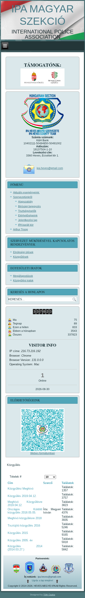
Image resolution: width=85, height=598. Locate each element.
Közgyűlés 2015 (18, 533)
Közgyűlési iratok (23, 280)
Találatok (68, 483)
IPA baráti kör (26, 224)
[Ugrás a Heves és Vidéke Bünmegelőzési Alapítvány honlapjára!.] (69, 574)
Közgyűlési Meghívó (20, 488)
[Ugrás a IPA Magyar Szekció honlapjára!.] (56, 574)
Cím (10, 483)
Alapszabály (25, 201)
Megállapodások (23, 275)
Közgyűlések (20, 256)
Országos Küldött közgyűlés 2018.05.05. (25, 511)
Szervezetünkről (22, 197)
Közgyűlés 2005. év (20, 540)
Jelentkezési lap (27, 220)
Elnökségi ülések (23, 252)
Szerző (48, 483)
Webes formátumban (42, 453)
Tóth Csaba (49, 594)
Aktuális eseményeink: (26, 192)
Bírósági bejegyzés (29, 206)
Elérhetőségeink (27, 215)
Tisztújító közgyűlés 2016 (24, 525)
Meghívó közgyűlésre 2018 (25, 518)
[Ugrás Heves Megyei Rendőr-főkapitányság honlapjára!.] (16, 574)
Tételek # (15, 476)
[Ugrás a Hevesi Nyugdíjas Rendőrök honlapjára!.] (29, 574)
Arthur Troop (20, 229)
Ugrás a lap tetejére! (42, 580)
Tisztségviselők (27, 211)
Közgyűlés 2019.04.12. (22, 496)
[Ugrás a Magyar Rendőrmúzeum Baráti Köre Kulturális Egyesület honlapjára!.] (43, 574)
